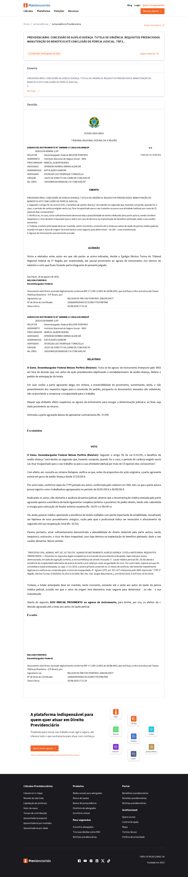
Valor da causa (31, 808)
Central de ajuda (130, 822)
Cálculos (28, 11)
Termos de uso (129, 832)
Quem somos (128, 817)
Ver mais (31, 91)
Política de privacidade (133, 837)
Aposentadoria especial (35, 818)
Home (27, 24)
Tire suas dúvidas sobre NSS (86, 832)
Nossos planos (151, 11)
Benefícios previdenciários (135, 793)
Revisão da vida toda (34, 798)
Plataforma (43, 11)
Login (137, 5)
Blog (129, 5)
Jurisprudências (40, 24)
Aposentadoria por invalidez (38, 823)
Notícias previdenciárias (85, 837)
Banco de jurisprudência (84, 803)
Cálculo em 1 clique (33, 793)
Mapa (125, 827)
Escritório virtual (81, 813)
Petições (59, 11)
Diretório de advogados (84, 808)
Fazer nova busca (152, 25)
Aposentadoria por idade (36, 828)
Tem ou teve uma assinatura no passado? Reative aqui (54, 755)
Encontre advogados (83, 827)
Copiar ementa (147, 53)
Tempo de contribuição (35, 813)
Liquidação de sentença (35, 803)
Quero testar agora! (43, 748)
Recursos (73, 11)
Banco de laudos (81, 798)
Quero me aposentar (153, 5)
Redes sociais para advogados (87, 793)
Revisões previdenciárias (134, 798)
